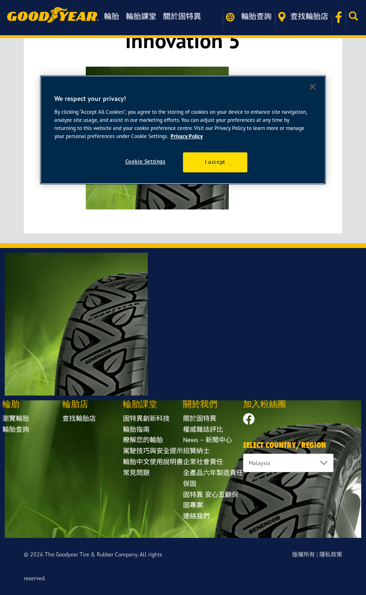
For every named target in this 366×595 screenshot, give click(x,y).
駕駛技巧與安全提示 (153, 450)
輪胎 (111, 16)
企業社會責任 (203, 461)
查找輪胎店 (309, 16)
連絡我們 (196, 516)
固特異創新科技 (146, 418)
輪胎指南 (136, 429)
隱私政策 (330, 554)
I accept (215, 162)
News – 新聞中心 (207, 440)
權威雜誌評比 (203, 429)
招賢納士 (196, 450)
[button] (356, 16)
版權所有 (303, 554)
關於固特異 (182, 16)
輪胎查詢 (255, 16)
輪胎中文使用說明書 (153, 461)
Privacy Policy (187, 136)
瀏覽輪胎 (15, 418)
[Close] (312, 86)
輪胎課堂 (141, 16)
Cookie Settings (145, 161)
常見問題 (136, 472)
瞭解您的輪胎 (143, 440)
